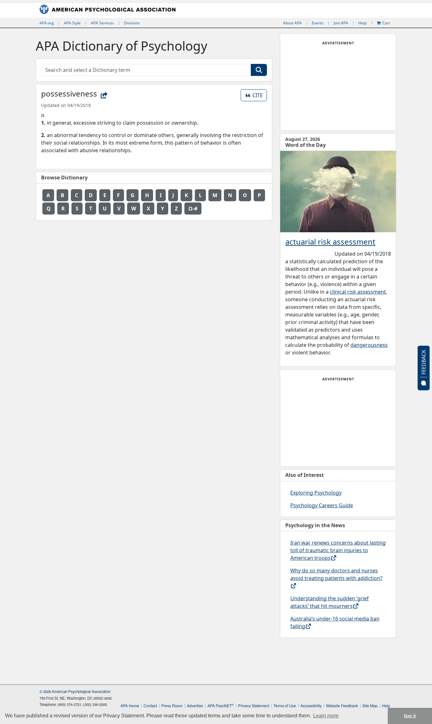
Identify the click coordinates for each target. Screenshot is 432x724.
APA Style (72, 23)
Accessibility (311, 705)
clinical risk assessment (358, 291)
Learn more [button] (326, 715)
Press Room (171, 705)
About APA (292, 23)
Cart (386, 23)
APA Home (129, 705)
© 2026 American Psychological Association (75, 691)
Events (318, 23)
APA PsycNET (220, 705)
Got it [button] (410, 715)
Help (362, 23)
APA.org (47, 23)
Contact (150, 705)
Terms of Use (285, 705)
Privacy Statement (253, 705)
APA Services (102, 23)
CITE (259, 95)
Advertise (195, 705)
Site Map (370, 705)
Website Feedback (342, 705)
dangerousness (369, 344)
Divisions (132, 23)
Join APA (341, 23)
